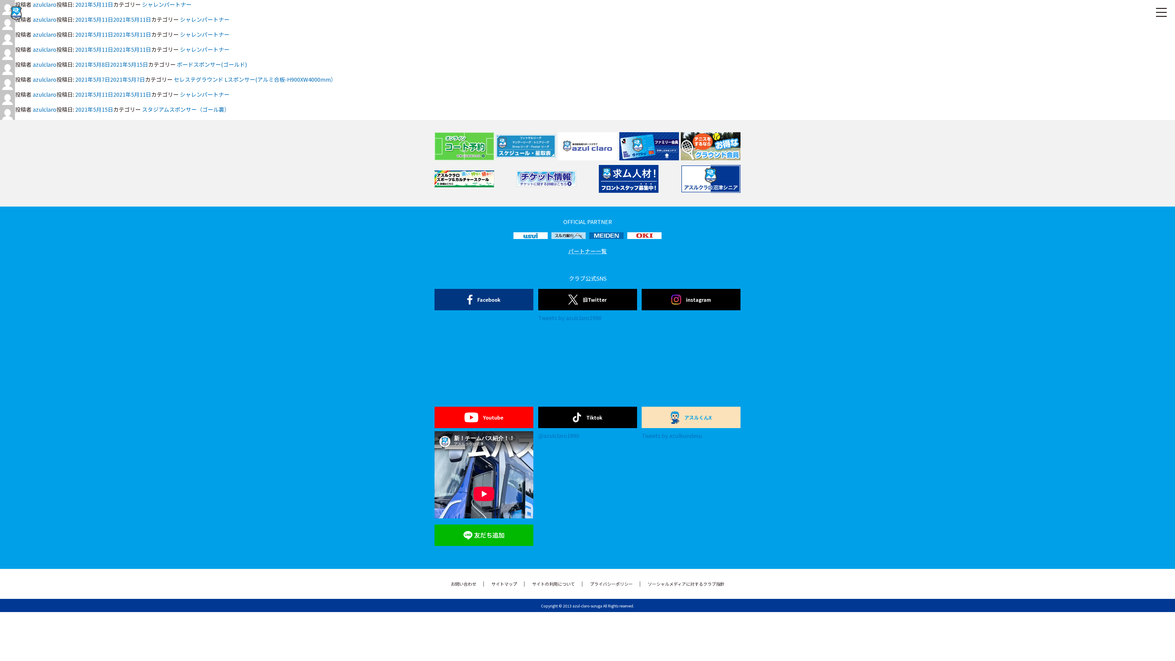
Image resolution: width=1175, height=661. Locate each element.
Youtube (493, 417)
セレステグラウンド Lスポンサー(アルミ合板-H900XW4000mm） (255, 79)
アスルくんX (698, 417)
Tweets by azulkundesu (672, 435)
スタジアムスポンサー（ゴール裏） (186, 109)
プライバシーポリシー (611, 584)
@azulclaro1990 (558, 435)
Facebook (489, 299)
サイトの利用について (553, 584)
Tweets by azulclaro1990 (570, 318)
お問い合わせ (463, 584)
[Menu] (1161, 12)
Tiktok (594, 417)
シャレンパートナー (204, 34)
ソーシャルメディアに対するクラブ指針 (686, 584)
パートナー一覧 (587, 251)
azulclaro (44, 34)
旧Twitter (595, 299)
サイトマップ (504, 584)
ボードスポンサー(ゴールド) (212, 64)
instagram (698, 299)
